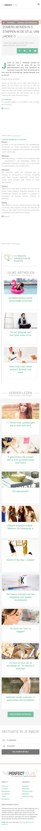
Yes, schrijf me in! (19, 752)
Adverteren (6, 791)
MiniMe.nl (4, 824)
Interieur (25, 786)
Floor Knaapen (16, 136)
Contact (5, 789)
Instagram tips (27, 796)
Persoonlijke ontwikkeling (27, 23)
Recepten (25, 789)
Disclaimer (6, 799)
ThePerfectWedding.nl (26, 822)
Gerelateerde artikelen (20, 714)
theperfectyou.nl (10, 4)
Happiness (11, 23)
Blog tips (25, 794)
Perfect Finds (27, 791)
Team (4, 796)
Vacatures (5, 794)
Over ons (5, 786)
